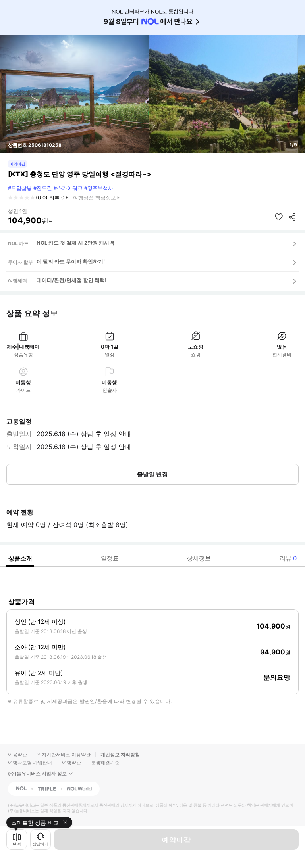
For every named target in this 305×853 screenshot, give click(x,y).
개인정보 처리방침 (120, 754)
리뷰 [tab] (288, 558)
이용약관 (17, 754)
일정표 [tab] (110, 558)
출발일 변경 (152, 474)
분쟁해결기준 (105, 762)
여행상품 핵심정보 (94, 197)
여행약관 (71, 762)
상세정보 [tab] (199, 558)
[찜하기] (279, 217)
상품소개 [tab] (20, 558)
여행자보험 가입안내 (30, 762)
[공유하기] (292, 217)
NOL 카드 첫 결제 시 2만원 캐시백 (75, 243)
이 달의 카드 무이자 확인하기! (71, 261)
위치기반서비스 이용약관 (64, 754)
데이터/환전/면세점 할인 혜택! (71, 280)
